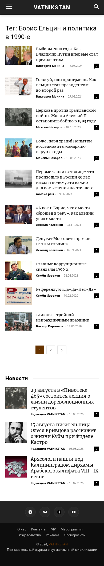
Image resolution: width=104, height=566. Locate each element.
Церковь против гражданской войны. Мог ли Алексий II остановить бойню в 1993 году (66, 115)
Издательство (30, 535)
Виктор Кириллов (49, 326)
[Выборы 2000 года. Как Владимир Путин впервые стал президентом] (18, 55)
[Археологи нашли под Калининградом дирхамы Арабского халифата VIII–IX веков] (16, 467)
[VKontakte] (44, 512)
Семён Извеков (48, 275)
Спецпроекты (74, 535)
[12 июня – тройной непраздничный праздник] (18, 321)
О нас (21, 529)
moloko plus (45, 194)
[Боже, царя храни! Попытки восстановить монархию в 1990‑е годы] (18, 147)
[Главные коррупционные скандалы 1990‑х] (18, 270)
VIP (53, 529)
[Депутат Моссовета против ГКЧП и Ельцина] (18, 245)
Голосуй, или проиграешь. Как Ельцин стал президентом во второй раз (66, 85)
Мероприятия (72, 529)
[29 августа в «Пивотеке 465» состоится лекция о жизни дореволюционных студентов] (16, 398)
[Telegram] (30, 512)
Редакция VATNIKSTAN (48, 414)
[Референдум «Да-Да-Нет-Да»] (18, 296)
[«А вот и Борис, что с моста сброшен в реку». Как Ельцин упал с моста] (18, 214)
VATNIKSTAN (58, 544)
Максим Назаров (49, 127)
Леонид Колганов (49, 225)
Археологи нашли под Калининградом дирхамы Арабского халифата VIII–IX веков (64, 468)
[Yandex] (59, 512)
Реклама (52, 535)
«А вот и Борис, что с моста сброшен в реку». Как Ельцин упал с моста (65, 213)
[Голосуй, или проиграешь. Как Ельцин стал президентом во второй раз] (18, 86)
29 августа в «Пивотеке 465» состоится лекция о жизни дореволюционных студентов (62, 399)
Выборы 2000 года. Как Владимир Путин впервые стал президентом (67, 54)
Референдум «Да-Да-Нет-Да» (66, 289)
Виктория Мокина (50, 66)
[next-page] (61, 350)
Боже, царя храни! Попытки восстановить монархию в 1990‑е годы (64, 146)
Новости (16, 378)
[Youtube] (73, 512)
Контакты (38, 529)
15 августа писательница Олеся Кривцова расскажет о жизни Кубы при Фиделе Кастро (63, 433)
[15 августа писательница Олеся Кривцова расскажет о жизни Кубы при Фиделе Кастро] (16, 432)
